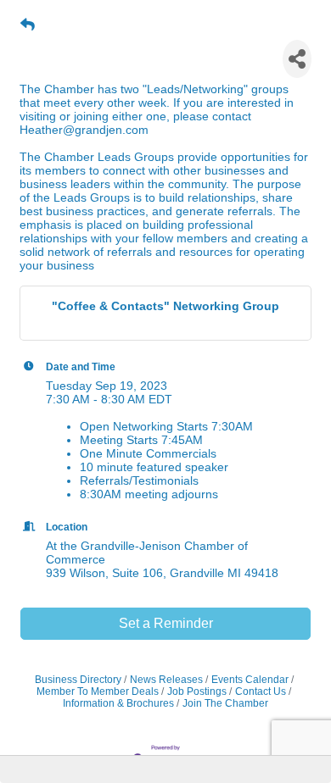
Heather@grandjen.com (84, 129)
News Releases (166, 680)
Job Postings (197, 691)
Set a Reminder (166, 623)
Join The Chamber (225, 703)
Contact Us (260, 691)
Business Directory (78, 680)
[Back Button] (27, 25)
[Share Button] (297, 59)
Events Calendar (250, 680)
